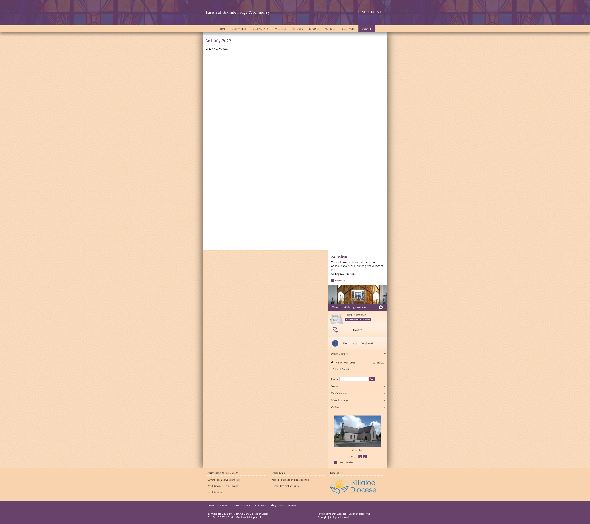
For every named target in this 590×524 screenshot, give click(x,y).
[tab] (357, 353)
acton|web (364, 513)
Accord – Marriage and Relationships (290, 480)
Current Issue (352, 319)
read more (340, 280)
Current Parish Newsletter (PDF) (223, 480)
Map (281, 505)
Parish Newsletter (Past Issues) (223, 486)
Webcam (280, 28)
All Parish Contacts (341, 369)
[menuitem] (222, 28)
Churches (357, 450)
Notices (330, 28)
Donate (367, 28)
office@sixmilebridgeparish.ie (249, 517)
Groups (314, 28)
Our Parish (239, 28)
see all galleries (345, 462)
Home (222, 28)
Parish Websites (338, 513)
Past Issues (365, 319)
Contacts (348, 28)
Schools (297, 28)
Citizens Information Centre (285, 486)
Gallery (272, 505)
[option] (357, 434)
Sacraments (261, 28)
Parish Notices (214, 492)
